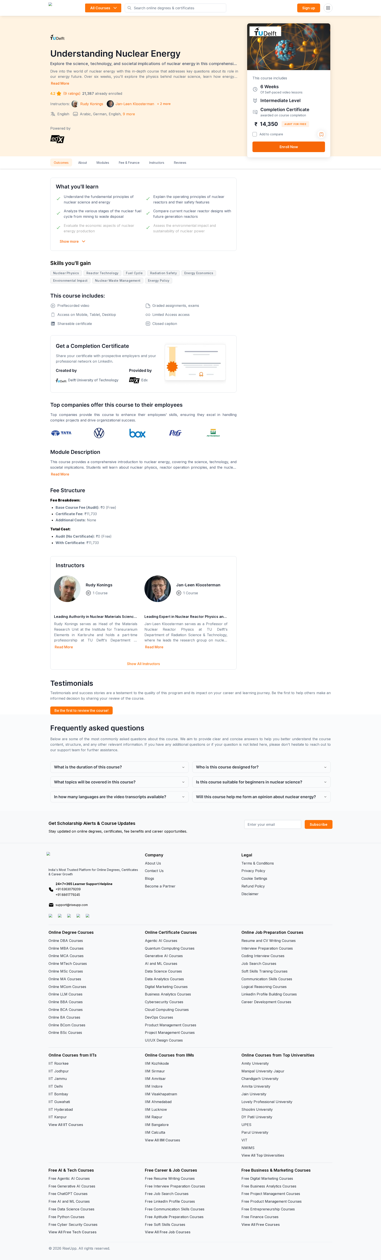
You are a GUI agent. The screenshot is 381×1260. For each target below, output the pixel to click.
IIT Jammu (58, 1078)
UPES (246, 1124)
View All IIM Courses (162, 1140)
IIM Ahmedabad (158, 1102)
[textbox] (143, 522)
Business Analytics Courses (168, 994)
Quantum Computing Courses (169, 948)
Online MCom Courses (67, 986)
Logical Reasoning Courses (264, 986)
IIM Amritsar (155, 1078)
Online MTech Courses (68, 963)
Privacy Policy (253, 871)
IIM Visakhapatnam (161, 1094)
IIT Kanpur (58, 1117)
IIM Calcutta (155, 1132)
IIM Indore (153, 1086)
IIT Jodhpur (59, 1071)
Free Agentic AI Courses (69, 1178)
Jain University (253, 1094)
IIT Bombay (58, 1094)
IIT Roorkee (59, 1063)
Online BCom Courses (67, 1025)
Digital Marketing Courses (166, 986)
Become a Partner (160, 886)
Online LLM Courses (65, 994)
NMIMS (247, 1148)
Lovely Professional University (266, 1102)
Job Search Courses (258, 963)
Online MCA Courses (66, 956)
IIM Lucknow (156, 1109)
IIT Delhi (56, 1086)
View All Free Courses (260, 1224)
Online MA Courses (65, 979)
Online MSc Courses (66, 971)
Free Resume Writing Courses (170, 1178)
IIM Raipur (153, 1117)
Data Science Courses (163, 971)
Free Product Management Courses (271, 1201)
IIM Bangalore (157, 1124)
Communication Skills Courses (266, 979)
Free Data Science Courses (71, 1209)
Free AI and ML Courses (69, 1201)
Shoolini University (257, 1109)
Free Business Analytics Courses (268, 1186)
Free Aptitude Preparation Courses (174, 1217)
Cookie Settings (254, 878)
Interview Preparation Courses (267, 948)
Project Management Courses (170, 1032)
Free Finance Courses (259, 1217)
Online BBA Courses (66, 1002)
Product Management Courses (170, 1025)
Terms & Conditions (257, 863)
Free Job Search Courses (167, 1193)
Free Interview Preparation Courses (175, 1186)
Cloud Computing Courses (167, 1009)
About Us (153, 863)
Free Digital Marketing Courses (267, 1178)
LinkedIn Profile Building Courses (269, 994)
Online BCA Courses (66, 1009)
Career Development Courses (266, 1002)
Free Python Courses (66, 1217)
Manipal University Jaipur (262, 1071)
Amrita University (255, 1086)
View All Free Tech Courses (73, 1232)
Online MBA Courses (66, 948)
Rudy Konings (99, 585)
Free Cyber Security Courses (73, 1224)
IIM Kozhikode (157, 1063)
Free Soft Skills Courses (165, 1224)
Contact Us (154, 871)
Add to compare (271, 134)
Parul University (254, 1132)
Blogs (149, 878)
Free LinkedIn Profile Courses (170, 1201)
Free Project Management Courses (270, 1193)
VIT (244, 1140)
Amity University (255, 1063)
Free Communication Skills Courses (174, 1209)
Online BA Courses (64, 1017)
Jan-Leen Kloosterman (198, 585)
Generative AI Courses (164, 956)
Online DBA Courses (66, 940)
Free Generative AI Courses (72, 1186)
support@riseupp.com (72, 905)
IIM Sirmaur (155, 1071)
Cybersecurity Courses (164, 1002)
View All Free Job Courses (167, 1232)
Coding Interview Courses (262, 956)
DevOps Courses (159, 1017)
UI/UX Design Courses (164, 1040)
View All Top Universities (262, 1155)
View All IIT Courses (66, 1124)
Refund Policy (253, 886)
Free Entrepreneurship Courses (268, 1209)
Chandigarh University (259, 1078)
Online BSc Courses (65, 1032)
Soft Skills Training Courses (264, 971)
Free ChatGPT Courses (68, 1193)
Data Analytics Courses (164, 979)
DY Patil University (256, 1117)
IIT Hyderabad (61, 1109)
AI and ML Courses (161, 963)
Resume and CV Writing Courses (268, 940)
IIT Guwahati (59, 1102)
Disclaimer (250, 894)
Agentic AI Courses (161, 940)
